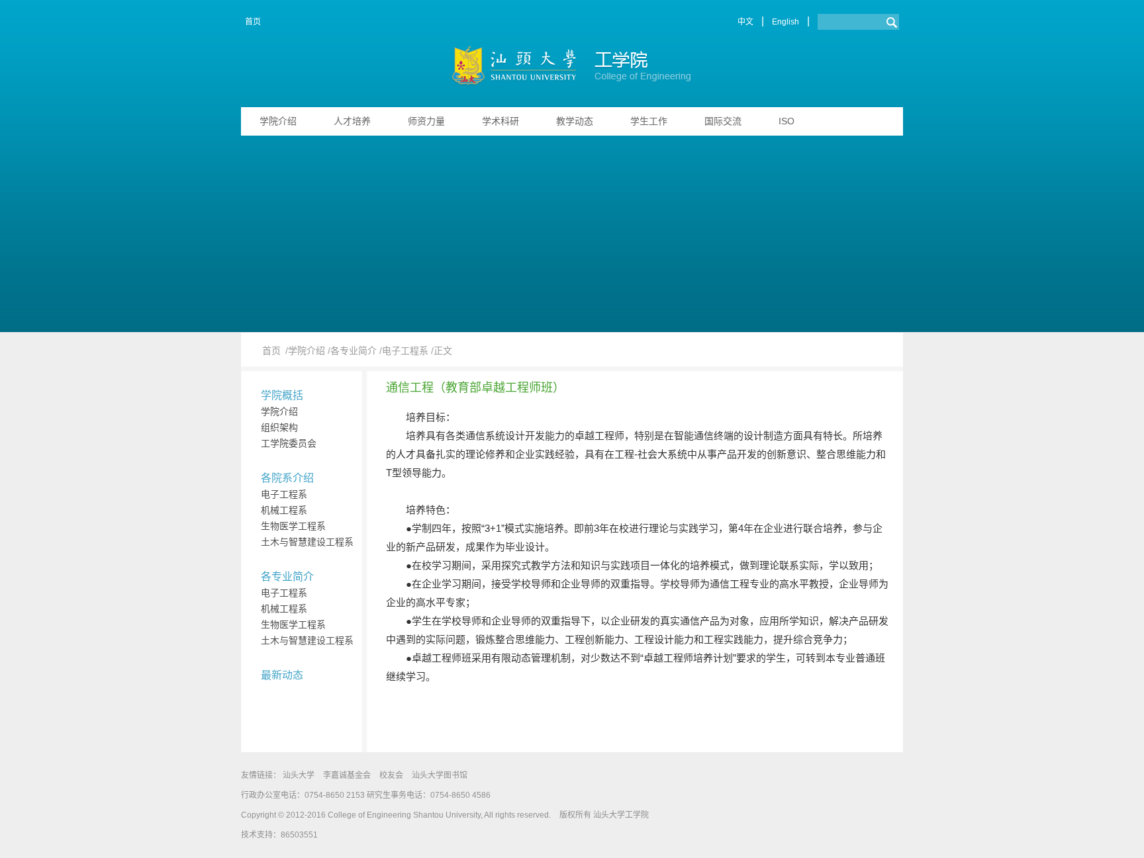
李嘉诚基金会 (347, 775)
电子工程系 (284, 494)
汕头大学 (298, 775)
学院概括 (282, 395)
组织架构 (279, 427)
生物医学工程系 (293, 526)
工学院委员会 (288, 443)
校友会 (391, 775)
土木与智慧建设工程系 (307, 541)
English (785, 21)
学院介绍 (278, 121)
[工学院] (572, 68)
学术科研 (500, 121)
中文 (745, 21)
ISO (786, 121)
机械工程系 (284, 510)
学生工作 (648, 121)
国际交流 (722, 121)
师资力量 (426, 121)
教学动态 (574, 121)
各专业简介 (287, 576)
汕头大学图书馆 (439, 775)
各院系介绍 (287, 478)
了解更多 (867, 207)
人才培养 (352, 121)
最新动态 (282, 675)
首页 (253, 21)
